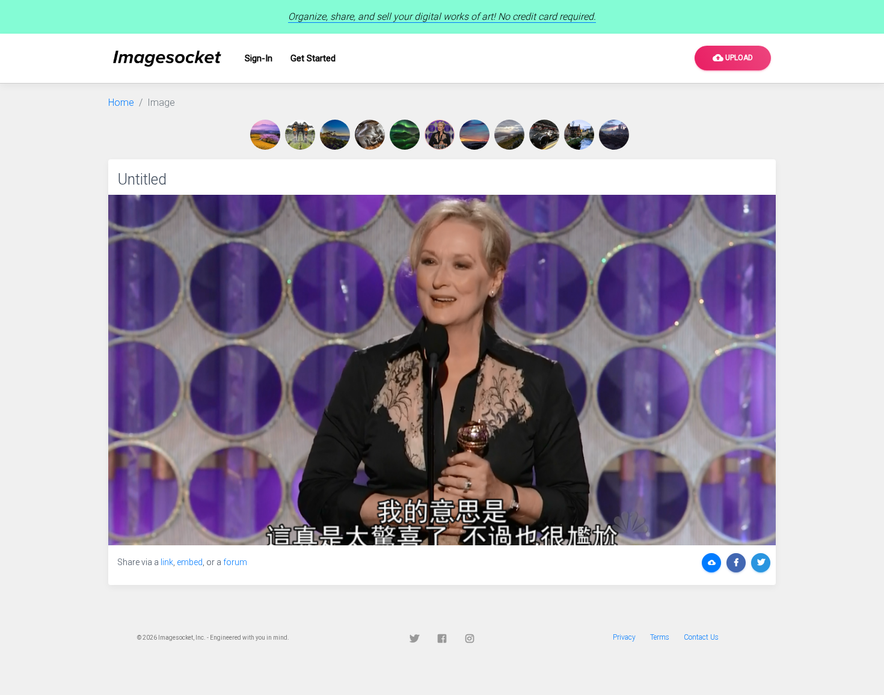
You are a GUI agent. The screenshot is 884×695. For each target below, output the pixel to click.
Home (121, 102)
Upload (733, 57)
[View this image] (267, 135)
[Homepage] (167, 59)
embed (190, 562)
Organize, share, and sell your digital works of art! (442, 16)
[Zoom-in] (442, 370)
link (167, 562)
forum (235, 562)
